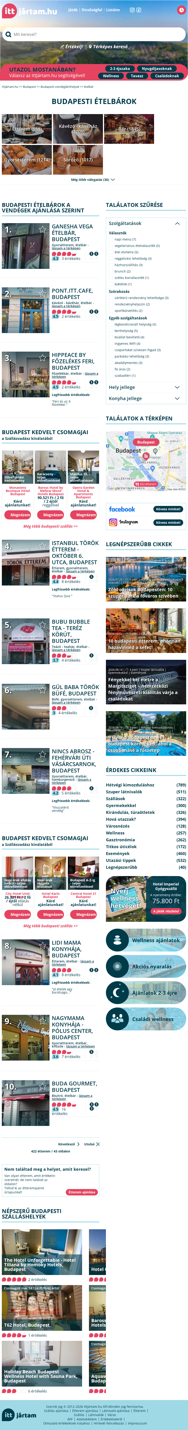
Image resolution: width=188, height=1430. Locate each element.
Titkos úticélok (121, 847)
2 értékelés (71, 316)
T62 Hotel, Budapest (27, 1325)
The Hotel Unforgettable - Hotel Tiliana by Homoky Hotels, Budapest (40, 1264)
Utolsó (89, 1144)
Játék (73, 9)
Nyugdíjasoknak (157, 68)
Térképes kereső (110, 46)
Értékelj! (74, 46)
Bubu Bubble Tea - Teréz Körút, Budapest (71, 631)
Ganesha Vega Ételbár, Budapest (72, 232)
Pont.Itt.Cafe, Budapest (72, 294)
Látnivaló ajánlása (116, 1411)
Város (112, 1415)
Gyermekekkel (118, 673)
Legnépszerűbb (155, 582)
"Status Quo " (62, 596)
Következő (66, 1144)
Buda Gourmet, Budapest (74, 1086)
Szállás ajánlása (56, 1411)
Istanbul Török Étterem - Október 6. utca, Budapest (75, 552)
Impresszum (137, 1423)
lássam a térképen (66, 248)
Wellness (111, 75)
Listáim (113, 9)
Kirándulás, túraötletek (130, 812)
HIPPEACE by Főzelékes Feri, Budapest (73, 361)
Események (138, 673)
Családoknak (167, 75)
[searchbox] (94, 34)
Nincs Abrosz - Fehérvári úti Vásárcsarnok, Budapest (74, 760)
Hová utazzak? (121, 819)
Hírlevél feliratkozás (109, 1423)
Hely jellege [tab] (122, 387)
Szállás (79, 1415)
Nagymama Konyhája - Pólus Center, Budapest (72, 1027)
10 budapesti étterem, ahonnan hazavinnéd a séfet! (144, 644)
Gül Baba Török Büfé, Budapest (75, 690)
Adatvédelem (87, 1419)
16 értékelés (60, 1111)
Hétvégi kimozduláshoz (157, 579)
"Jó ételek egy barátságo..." (62, 991)
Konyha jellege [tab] (125, 398)
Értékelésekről (111, 1419)
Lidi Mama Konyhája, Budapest (67, 949)
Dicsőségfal (92, 9)
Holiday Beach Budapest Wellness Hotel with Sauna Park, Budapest (40, 1376)
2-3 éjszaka (120, 68)
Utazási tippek (132, 582)
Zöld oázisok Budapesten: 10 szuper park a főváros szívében (143, 592)
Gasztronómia (150, 634)
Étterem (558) (27, 129)
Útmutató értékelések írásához (66, 1423)
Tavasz (137, 75)
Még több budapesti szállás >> (50, 526)
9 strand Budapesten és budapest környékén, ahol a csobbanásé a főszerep (140, 743)
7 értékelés (71, 1056)
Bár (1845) (129, 129)
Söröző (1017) (78, 160)
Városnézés (118, 826)
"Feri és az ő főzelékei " (61, 403)
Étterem (139, 1411)
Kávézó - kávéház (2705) (78, 129)
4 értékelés (71, 660)
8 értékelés (71, 581)
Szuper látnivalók (152, 670)
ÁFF (70, 1419)
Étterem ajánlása (85, 1411)
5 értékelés (71, 793)
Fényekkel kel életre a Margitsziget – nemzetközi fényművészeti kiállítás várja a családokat (143, 689)
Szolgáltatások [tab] (125, 223)
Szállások (115, 799)
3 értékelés (71, 258)
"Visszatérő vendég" (60, 809)
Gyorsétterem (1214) (27, 160)
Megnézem (20, 514)
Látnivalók (96, 1415)
